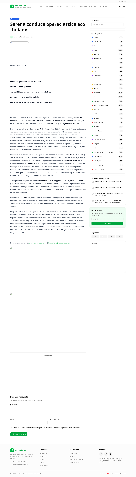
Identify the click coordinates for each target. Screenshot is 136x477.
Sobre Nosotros (74, 453)
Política (42, 462)
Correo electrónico (54, 419)
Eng (90, 6)
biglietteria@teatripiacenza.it (59, 243)
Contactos (106, 6)
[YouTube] (125, 1)
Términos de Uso (74, 462)
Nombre (12, 419)
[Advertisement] (48, 370)
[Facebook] (119, 1)
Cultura (67, 6)
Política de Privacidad (76, 459)
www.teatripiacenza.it (37, 243)
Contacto (72, 456)
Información (50, 6)
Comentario (13, 404)
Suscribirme (107, 223)
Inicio (42, 6)
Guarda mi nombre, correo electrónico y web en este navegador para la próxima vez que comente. (46, 428)
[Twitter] (122, 1)
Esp (95, 6)
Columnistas (83, 6)
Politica (74, 6)
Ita (100, 6)
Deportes (59, 6)
